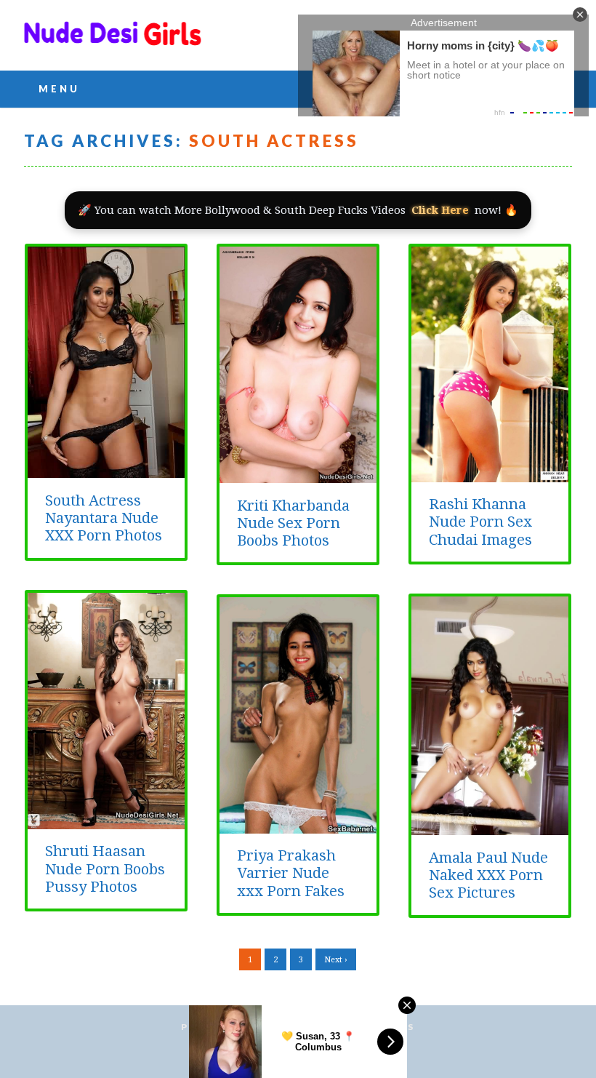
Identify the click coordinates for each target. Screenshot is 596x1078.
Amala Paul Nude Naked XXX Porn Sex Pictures (488, 875)
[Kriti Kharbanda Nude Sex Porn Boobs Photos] (298, 475)
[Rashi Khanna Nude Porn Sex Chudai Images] (489, 474)
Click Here (440, 210)
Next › (335, 960)
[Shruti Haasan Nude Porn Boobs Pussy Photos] (106, 821)
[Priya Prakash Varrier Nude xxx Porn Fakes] (298, 825)
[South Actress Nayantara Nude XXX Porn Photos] (106, 470)
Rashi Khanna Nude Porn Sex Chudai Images (480, 521)
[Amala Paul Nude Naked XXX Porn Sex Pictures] (489, 827)
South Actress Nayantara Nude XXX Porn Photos (103, 518)
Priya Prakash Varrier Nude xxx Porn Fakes (291, 873)
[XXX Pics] (112, 42)
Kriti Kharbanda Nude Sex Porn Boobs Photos (293, 523)
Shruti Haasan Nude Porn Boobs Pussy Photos (105, 868)
